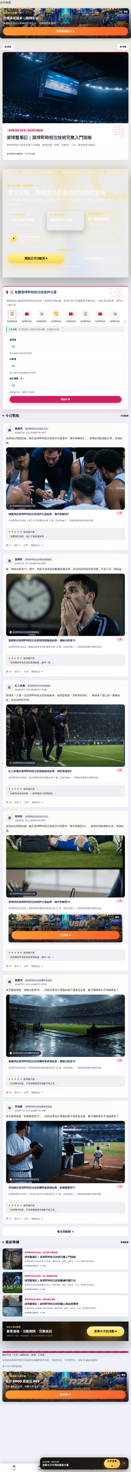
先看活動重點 (95, 258)
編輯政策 (24, 1354)
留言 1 (18, 671)
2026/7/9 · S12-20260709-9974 (30, 820)
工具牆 (41, 1354)
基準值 (13, 339)
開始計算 (65, 399)
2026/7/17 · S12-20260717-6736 (30, 984)
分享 (26, 545)
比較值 (13, 359)
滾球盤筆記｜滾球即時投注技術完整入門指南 (49, 137)
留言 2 (17, 545)
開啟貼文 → (37, 545)
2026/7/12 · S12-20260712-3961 (30, 1110)
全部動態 (124, 415)
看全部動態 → (65, 1231)
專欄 (33, 1354)
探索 (40, 1467)
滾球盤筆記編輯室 (15, 154)
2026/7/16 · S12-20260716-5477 (30, 432)
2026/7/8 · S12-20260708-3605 (30, 563)
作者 (15, 1354)
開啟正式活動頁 (36, 258)
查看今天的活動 (105, 1331)
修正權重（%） (17, 378)
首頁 (14, 1467)
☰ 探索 (8, 46)
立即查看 (112, 1463)
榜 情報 (123, 46)
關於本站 (6, 1354)
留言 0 (17, 966)
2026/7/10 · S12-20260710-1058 (31, 690)
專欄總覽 (124, 1242)
